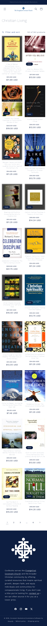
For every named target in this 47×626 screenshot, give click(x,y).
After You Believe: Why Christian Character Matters (34, 70)
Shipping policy (33, 621)
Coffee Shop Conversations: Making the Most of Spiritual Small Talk (35, 356)
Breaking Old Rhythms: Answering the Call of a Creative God (12, 214)
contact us (34, 593)
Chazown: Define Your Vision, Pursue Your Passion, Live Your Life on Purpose (35, 258)
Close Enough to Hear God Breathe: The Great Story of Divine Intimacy (12, 356)
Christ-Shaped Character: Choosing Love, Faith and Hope (12, 305)
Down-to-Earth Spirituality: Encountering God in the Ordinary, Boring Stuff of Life (35, 454)
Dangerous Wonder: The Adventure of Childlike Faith (35, 405)
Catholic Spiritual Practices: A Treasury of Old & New (35, 213)
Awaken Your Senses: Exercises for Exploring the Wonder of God (12, 120)
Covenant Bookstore (17, 618)
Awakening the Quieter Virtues (35, 120)
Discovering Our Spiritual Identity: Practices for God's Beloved (12, 452)
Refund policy (21, 621)
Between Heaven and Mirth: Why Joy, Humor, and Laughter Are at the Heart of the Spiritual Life (12, 165)
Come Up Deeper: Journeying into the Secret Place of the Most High (12, 405)
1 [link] (7, 522)
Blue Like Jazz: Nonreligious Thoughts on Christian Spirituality (35, 170)
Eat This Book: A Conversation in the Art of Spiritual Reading (12, 504)
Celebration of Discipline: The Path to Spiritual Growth (12, 262)
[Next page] (39, 522)
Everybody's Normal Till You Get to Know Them (35, 502)
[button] (4, 9)
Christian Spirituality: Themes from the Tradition (35, 309)
